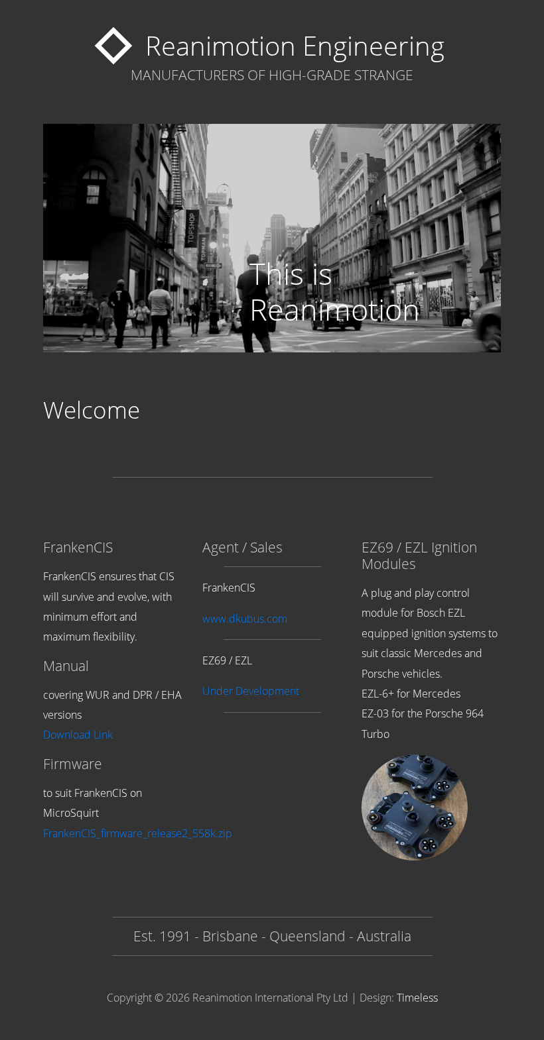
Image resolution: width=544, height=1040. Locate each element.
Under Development (250, 691)
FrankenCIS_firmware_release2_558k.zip (137, 833)
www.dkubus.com (244, 618)
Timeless (417, 997)
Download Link (78, 734)
